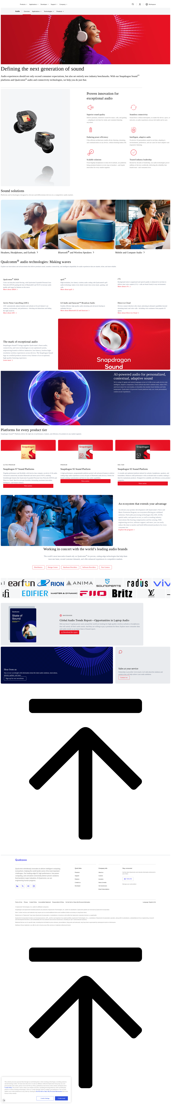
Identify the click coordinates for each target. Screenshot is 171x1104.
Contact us (78, 882)
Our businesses (103, 886)
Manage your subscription (129, 884)
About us (101, 872)
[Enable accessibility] (4, 1100)
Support (77, 875)
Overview (27, 11)
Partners (77, 879)
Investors (101, 879)
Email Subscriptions (104, 889)
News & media (102, 882)
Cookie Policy (33, 902)
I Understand (61, 1098)
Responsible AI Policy (58, 902)
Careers (101, 875)
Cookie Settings (45, 1098)
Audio (17, 11)
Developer (77, 886)
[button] (78, 902)
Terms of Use (18, 902)
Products (77, 872)
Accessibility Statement (44, 902)
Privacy (26, 902)
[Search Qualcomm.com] (133, 4)
